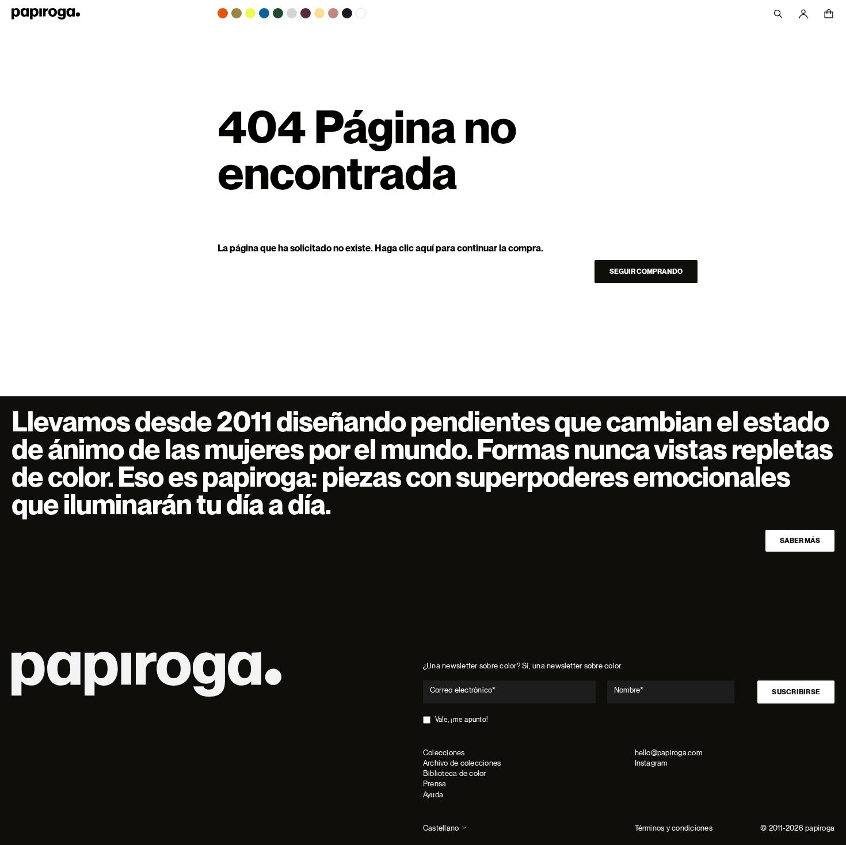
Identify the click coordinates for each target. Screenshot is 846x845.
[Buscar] (778, 13)
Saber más (800, 541)
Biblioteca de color (454, 773)
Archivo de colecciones (462, 763)
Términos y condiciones (673, 828)
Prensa (434, 783)
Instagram (651, 763)
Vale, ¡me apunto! (461, 720)
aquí (425, 248)
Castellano (441, 828)
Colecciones (444, 752)
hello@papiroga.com (668, 752)
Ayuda (433, 794)
